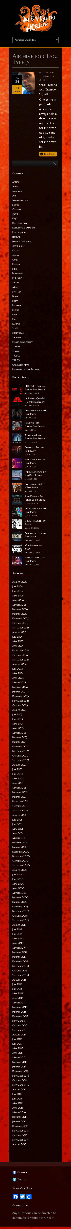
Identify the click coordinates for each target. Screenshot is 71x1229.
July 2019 (17, 929)
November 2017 (20, 1020)
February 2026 (20, 609)
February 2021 (19, 842)
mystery (16, 291)
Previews (16, 305)
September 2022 (20, 760)
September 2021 (20, 810)
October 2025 (20, 623)
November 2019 (20, 911)
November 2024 (20, 650)
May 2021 (17, 828)
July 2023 (17, 714)
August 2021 (19, 815)
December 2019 (20, 906)
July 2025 (17, 636)
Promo (15, 310)
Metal (15, 282)
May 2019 (17, 938)
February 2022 (19, 792)
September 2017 (20, 1030)
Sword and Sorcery (22, 342)
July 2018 (17, 984)
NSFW (15, 300)
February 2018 (19, 1007)
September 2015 (20, 1139)
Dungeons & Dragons (23, 227)
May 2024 (17, 673)
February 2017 (19, 1062)
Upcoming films (20, 364)
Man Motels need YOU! (34, 547)
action (15, 181)
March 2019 (19, 947)
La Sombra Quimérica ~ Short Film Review (36, 400)
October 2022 (20, 755)
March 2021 (18, 838)
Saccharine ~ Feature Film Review (36, 412)
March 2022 (19, 787)
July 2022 (17, 769)
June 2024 (17, 668)
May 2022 (17, 778)
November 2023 (20, 700)
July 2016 (17, 1094)
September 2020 (21, 865)
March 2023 (19, 732)
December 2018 (20, 961)
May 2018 (17, 993)
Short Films (18, 332)
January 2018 (19, 1011)
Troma (16, 355)
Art (14, 195)
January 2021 (19, 847)
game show (18, 245)
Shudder (16, 337)
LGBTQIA (17, 278)
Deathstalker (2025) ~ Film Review (35, 486)
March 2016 (19, 1112)
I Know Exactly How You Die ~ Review (35, 473)
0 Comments (48, 73)
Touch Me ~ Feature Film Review (35, 461)
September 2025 (20, 627)
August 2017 (19, 1034)
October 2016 (20, 1080)
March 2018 (19, 1002)
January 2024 (19, 691)
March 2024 (19, 682)
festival (16, 236)
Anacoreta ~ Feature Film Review (36, 535)
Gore (15, 259)
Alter (15, 186)
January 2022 (19, 796)
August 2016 (19, 1089)
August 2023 (19, 709)
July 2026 (17, 586)
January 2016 (19, 1121)
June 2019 (17, 934)
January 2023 (19, 742)
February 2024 (20, 687)
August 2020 (19, 870)
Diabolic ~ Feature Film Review (34, 449)
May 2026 (18, 595)
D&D (15, 218)
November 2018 (20, 966)
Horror (16, 264)
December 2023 (20, 696)
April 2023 (18, 728)
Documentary (19, 223)
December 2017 (20, 1016)
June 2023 (17, 719)
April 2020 (18, 888)
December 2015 (20, 1126)
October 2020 (20, 860)
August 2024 (19, 664)
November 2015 (20, 1130)
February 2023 (20, 737)
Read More (49, 154)
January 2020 (19, 902)
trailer (15, 351)
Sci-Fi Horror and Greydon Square (48, 89)
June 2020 (17, 879)
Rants (15, 319)
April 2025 (17, 645)
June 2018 (17, 988)
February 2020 (20, 897)
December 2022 (20, 746)
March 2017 (18, 1057)
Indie (14, 268)
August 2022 (19, 764)
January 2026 (19, 613)
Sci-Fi (15, 328)
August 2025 (19, 632)
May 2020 (18, 883)
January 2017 (19, 1066)
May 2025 (17, 641)
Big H (45, 80)
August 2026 (19, 581)
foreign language (21, 241)
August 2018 (19, 979)
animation (17, 191)
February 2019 (19, 952)
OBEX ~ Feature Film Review (35, 522)
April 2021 (17, 833)
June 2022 (17, 774)
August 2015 (19, 1144)
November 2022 (20, 751)
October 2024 (20, 655)
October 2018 (19, 970)
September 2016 (20, 1084)
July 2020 (17, 874)
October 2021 (19, 806)
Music (15, 287)
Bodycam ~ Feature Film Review (35, 559)
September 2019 (20, 920)
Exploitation (19, 232)
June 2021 (17, 824)
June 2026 (17, 591)
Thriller (16, 346)
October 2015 (19, 1135)
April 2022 (17, 783)
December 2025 (20, 618)
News (15, 296)
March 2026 (19, 604)
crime (15, 213)
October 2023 (20, 705)
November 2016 (20, 1075)
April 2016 (17, 1107)
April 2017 (17, 1052)
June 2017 (17, 1043)
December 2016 (20, 1071)
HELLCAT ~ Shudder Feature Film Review (35, 388)
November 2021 (20, 801)
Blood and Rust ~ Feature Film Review (35, 437)
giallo (15, 255)
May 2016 (17, 1103)
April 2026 (18, 600)
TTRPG (16, 360)
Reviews (16, 323)
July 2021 (17, 819)
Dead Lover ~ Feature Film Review (36, 510)
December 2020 (20, 851)
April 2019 (17, 943)
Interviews (17, 273)
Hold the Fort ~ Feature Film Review (35, 424)
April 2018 (17, 998)
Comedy (16, 209)
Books (15, 204)
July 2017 (17, 1039)
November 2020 (21, 856)
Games (15, 250)
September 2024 (20, 659)
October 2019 (19, 915)
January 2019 (19, 956)
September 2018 (20, 975)
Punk (15, 314)
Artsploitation (20, 200)
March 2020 (19, 892)
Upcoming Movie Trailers (25, 369)
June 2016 (17, 1098)
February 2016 (19, 1116)
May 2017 (17, 1048)
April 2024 (18, 677)
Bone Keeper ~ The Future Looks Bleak (35, 498)
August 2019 (19, 924)
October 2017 (19, 1025)
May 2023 (17, 723)
